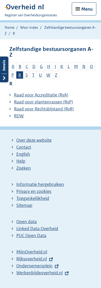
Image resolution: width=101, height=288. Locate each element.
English (23, 154)
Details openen (4, 69)
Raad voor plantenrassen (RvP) (43, 102)
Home (9, 27)
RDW (19, 116)
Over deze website (34, 140)
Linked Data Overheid (37, 228)
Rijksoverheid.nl (31, 259)
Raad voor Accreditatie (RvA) (41, 95)
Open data (26, 221)
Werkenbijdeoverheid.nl (39, 273)
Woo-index (29, 27)
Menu (87, 9)
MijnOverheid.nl (31, 252)
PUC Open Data (31, 235)
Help (20, 161)
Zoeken (23, 168)
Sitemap (24, 205)
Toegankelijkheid (32, 198)
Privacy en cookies (33, 191)
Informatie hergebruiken (40, 184)
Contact (23, 147)
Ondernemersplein (34, 266)
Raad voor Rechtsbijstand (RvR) (44, 109)
